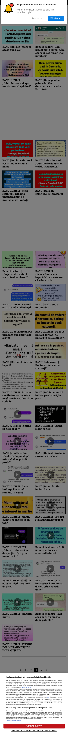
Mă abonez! (56, 18)
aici (48, 697)
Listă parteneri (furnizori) (13, 720)
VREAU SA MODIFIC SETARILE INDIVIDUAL (34, 730)
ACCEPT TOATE (34, 726)
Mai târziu (37, 18)
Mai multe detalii (26, 687)
